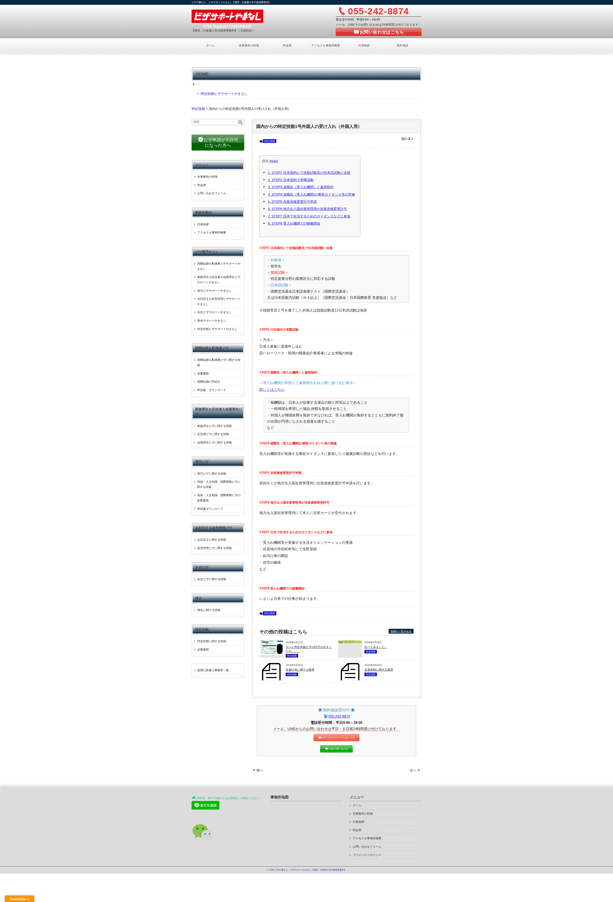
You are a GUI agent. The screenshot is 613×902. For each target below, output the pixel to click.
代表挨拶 (364, 45)
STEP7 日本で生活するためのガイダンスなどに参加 (309, 216)
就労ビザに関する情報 (211, 473)
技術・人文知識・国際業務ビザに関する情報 (218, 484)
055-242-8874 (339, 716)
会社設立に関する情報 (211, 539)
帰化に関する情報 (208, 610)
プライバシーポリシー (367, 855)
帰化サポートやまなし (211, 320)
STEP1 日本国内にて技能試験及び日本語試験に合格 (309, 173)
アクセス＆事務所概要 (325, 45)
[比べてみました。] (350, 642)
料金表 (287, 45)
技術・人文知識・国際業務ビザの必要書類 (218, 498)
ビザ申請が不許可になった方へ (221, 142)
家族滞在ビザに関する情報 (214, 426)
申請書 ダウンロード (211, 390)
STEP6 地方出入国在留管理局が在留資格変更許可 (307, 209)
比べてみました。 (375, 647)
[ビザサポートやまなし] (227, 19)
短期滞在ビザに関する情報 (214, 442)
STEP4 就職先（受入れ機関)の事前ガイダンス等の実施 (311, 194)
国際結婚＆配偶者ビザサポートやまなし (218, 266)
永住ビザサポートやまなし (214, 312)
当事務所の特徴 (249, 45)
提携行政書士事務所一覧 (213, 670)
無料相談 (402, 45)
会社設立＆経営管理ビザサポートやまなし (218, 301)
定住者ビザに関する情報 (213, 434)
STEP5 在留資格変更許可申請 (292, 202)
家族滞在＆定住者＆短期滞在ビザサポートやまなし (218, 279)
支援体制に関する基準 (378, 669)
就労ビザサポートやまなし (214, 290)
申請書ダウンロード (210, 509)
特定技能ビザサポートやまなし (224, 94)
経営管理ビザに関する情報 (214, 548)
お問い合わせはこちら (382, 32)
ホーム (210, 45)
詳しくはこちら (271, 389)
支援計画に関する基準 (300, 669)
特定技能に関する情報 (211, 641)
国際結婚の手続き (208, 381)
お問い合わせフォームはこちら (338, 737)
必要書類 (203, 373)
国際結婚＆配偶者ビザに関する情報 (218, 362)
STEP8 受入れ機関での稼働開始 (294, 223)
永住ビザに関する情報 (211, 579)
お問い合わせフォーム (211, 193)
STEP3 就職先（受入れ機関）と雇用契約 (301, 187)
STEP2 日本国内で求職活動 (290, 180)
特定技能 (269, 141)
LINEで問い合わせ (338, 749)
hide (274, 161)
